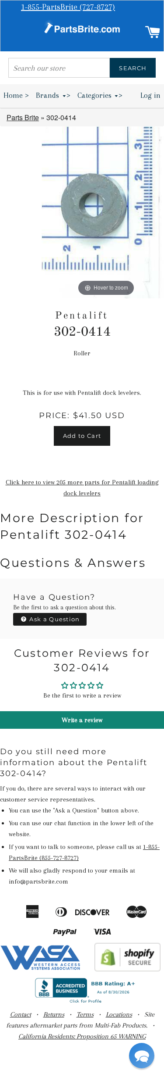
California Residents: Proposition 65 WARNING (82, 1036)
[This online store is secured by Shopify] (127, 969)
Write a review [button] (82, 720)
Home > (16, 95)
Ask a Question (54, 619)
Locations (119, 1014)
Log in (150, 95)
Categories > (100, 95)
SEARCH (133, 68)
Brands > (53, 95)
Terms (85, 1014)
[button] (141, 1055)
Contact (20, 1014)
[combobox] (59, 68)
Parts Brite (23, 117)
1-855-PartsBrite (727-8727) (68, 7)
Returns (53, 1014)
